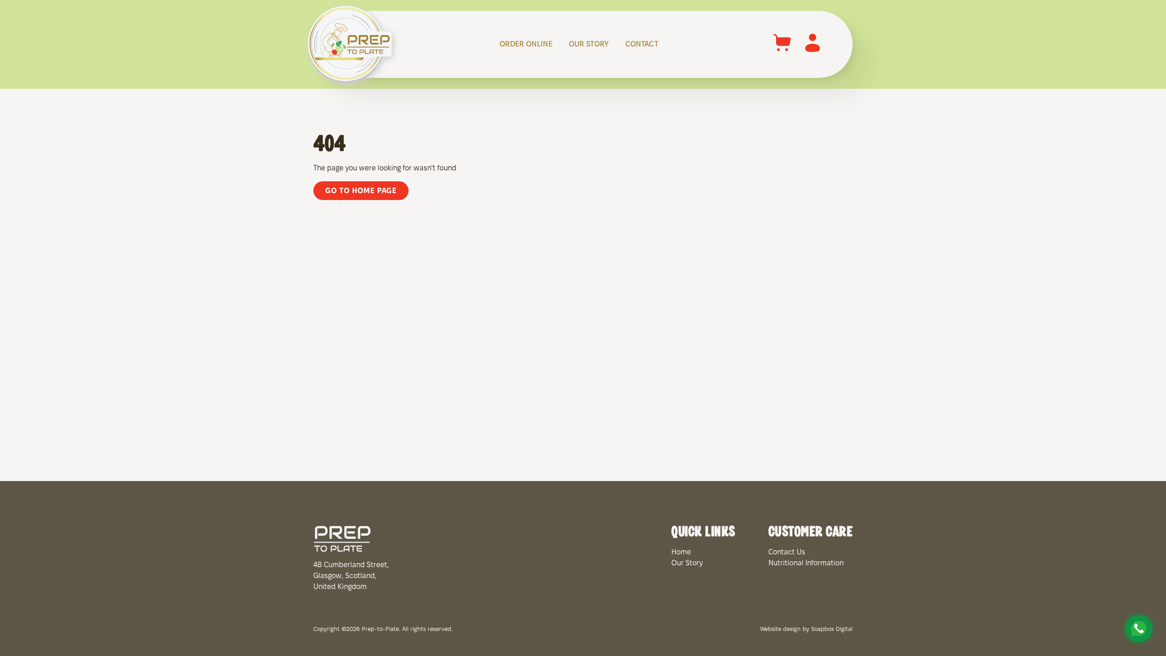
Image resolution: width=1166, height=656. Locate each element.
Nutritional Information (806, 563)
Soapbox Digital (832, 629)
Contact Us (786, 552)
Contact (641, 44)
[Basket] (782, 51)
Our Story (589, 44)
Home (681, 552)
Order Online (526, 44)
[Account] (812, 51)
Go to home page (361, 191)
